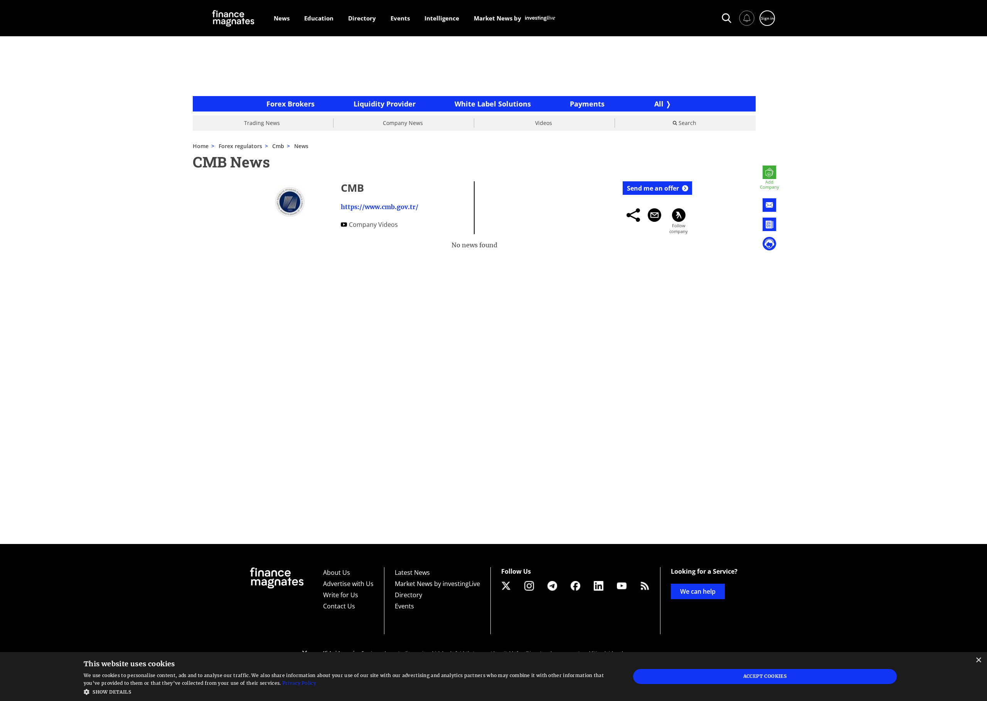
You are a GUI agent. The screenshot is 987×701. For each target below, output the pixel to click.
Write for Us (340, 595)
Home (201, 146)
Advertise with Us (348, 583)
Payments (587, 103)
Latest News (412, 572)
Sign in (767, 18)
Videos (543, 123)
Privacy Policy (299, 683)
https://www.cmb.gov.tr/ (379, 207)
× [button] (978, 660)
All (659, 103)
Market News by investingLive (437, 583)
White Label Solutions (493, 103)
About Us (336, 572)
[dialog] (493, 676)
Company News (403, 123)
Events (404, 606)
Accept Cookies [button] (765, 676)
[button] (349, 691)
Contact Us (339, 606)
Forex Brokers (290, 103)
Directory (408, 595)
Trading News (262, 123)
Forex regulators (240, 146)
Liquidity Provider (385, 103)
